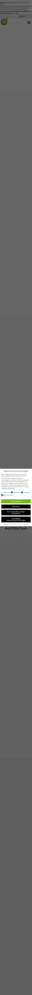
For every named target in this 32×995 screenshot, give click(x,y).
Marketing (26, 492)
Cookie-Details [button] (7, 524)
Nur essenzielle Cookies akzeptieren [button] (16, 512)
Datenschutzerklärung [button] (17, 524)
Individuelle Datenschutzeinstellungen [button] (16, 519)
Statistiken (16, 492)
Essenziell (7, 492)
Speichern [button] (16, 506)
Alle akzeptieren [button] (16, 501)
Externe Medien (8, 495)
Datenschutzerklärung (8, 488)
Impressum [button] (25, 524)
